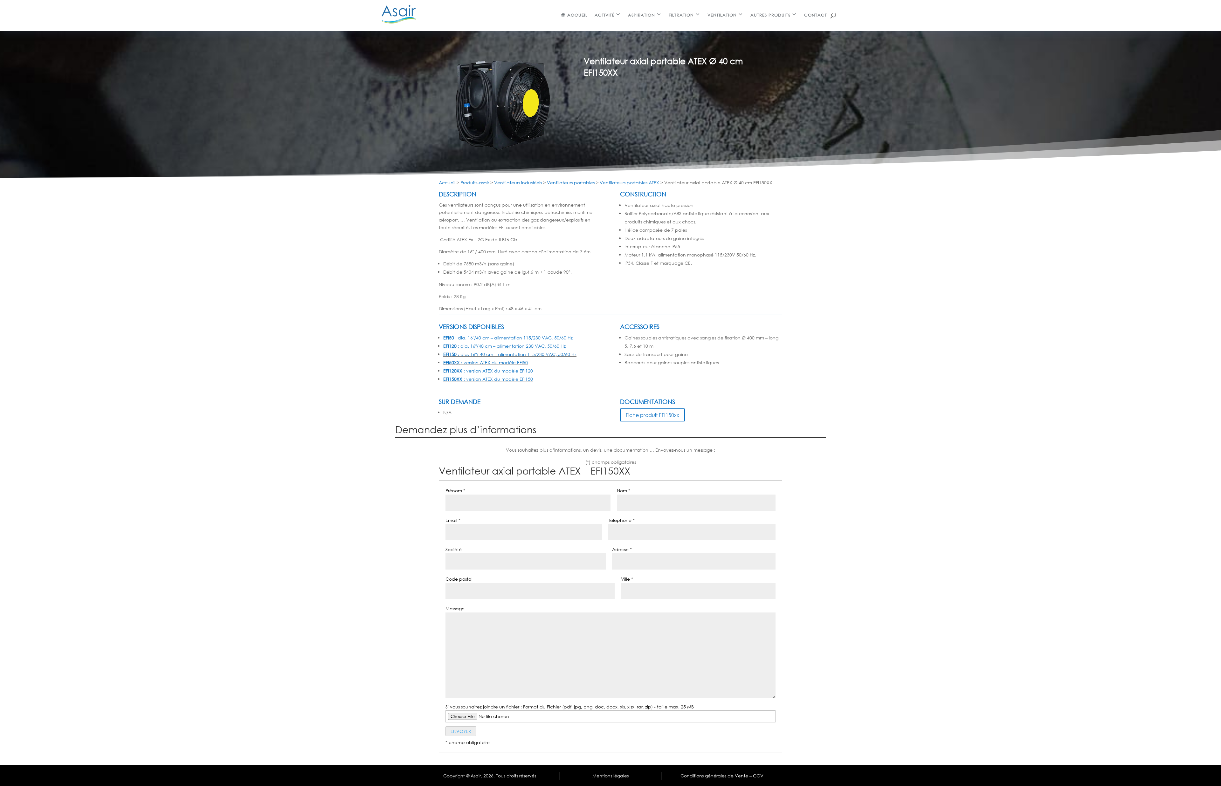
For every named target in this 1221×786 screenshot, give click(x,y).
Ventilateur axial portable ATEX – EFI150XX (534, 471)
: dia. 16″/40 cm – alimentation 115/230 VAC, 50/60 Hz (508, 338)
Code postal (459, 579)
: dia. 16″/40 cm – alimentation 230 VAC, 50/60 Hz (504, 346)
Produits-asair (474, 183)
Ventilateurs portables (571, 183)
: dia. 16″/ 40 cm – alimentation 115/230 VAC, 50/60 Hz (509, 354)
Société (453, 549)
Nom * (623, 491)
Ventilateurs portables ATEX (629, 183)
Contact (815, 15)
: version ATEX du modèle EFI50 (485, 362)
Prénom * (455, 491)
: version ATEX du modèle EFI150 (488, 379)
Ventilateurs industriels (518, 183)
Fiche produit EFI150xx (652, 415)
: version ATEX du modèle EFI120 (488, 371)
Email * (452, 520)
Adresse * (622, 549)
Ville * (627, 579)
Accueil (447, 183)
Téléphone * (621, 520)
